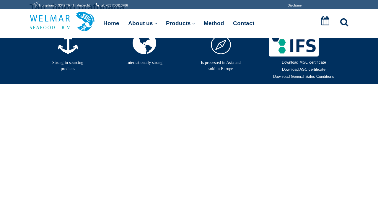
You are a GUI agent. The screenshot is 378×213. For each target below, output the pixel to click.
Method (214, 23)
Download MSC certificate (304, 62)
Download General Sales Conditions (303, 76)
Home (111, 23)
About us (140, 23)
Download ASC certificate (303, 69)
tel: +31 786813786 (114, 5)
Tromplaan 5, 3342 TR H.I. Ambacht (64, 5)
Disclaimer (295, 5)
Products (178, 23)
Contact (243, 23)
